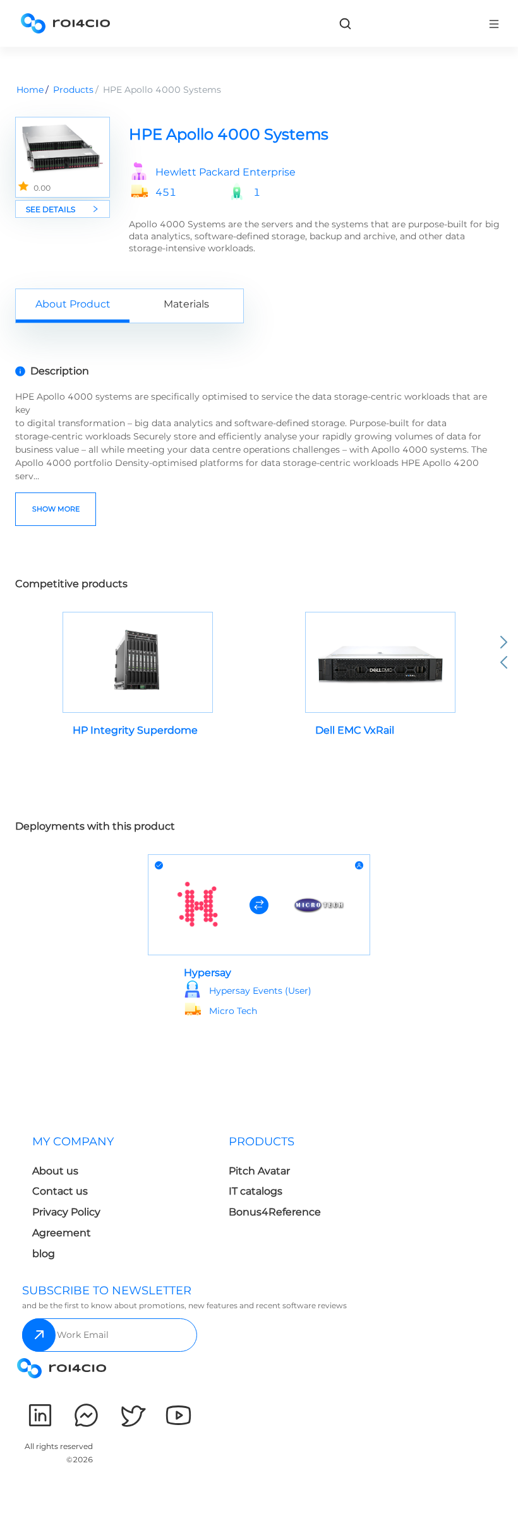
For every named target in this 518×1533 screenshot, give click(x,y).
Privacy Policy (66, 1212)
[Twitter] (132, 1415)
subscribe (39, 1335)
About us (55, 1171)
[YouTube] (178, 1415)
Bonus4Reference (275, 1212)
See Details (50, 209)
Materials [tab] (186, 304)
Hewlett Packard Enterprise (225, 172)
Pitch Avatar (259, 1171)
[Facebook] (86, 1415)
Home (30, 89)
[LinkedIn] (40, 1415)
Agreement (61, 1233)
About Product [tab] (73, 304)
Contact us (60, 1191)
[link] (344, 23)
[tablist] (259, 306)
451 (165, 193)
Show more (56, 508)
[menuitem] (120, 1201)
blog (43, 1254)
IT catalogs (255, 1191)
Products (73, 89)
